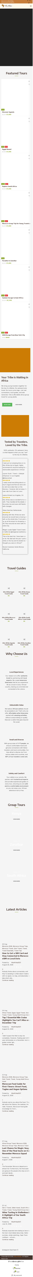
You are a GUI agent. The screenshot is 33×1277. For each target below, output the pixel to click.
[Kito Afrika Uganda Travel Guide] (8, 630)
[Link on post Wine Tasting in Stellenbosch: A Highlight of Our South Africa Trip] (16, 1078)
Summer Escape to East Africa (12, 298)
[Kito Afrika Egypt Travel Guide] (8, 579)
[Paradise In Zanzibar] (16, 242)
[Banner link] (16, 824)
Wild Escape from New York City (13, 335)
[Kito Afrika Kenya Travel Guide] (24, 579)
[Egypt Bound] (16, 131)
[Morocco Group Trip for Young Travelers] (16, 205)
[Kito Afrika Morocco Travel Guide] (8, 604)
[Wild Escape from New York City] (16, 317)
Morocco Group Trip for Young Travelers (16, 223)
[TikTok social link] (29, 3)
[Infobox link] (16, 708)
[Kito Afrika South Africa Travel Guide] (24, 604)
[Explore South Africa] (16, 168)
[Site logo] (6, 6)
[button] (29, 81)
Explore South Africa (9, 186)
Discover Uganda (8, 112)
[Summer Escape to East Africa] (16, 279)
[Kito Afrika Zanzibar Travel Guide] (24, 630)
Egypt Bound (6, 149)
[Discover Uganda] (16, 94)
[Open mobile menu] (31, 6)
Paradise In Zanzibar (9, 261)
